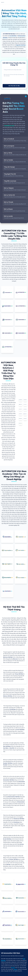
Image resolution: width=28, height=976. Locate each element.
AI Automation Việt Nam (14, 796)
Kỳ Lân (22, 844)
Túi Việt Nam (12, 709)
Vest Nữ (12, 748)
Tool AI (15, 969)
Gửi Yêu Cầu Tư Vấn (14, 85)
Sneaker (5, 764)
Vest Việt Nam (6, 746)
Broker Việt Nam (14, 859)
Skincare (15, 659)
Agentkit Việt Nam (21, 45)
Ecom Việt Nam (20, 729)
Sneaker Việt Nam (7, 763)
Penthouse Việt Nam (19, 818)
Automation (22, 781)
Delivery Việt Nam (7, 696)
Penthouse (16, 822)
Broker (9, 864)
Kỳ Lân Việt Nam (7, 839)
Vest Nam (5, 748)
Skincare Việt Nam (8, 657)
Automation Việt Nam (8, 780)
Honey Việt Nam (19, 674)
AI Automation (21, 802)
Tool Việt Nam (12, 35)
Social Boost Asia (9, 125)
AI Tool (13, 967)
